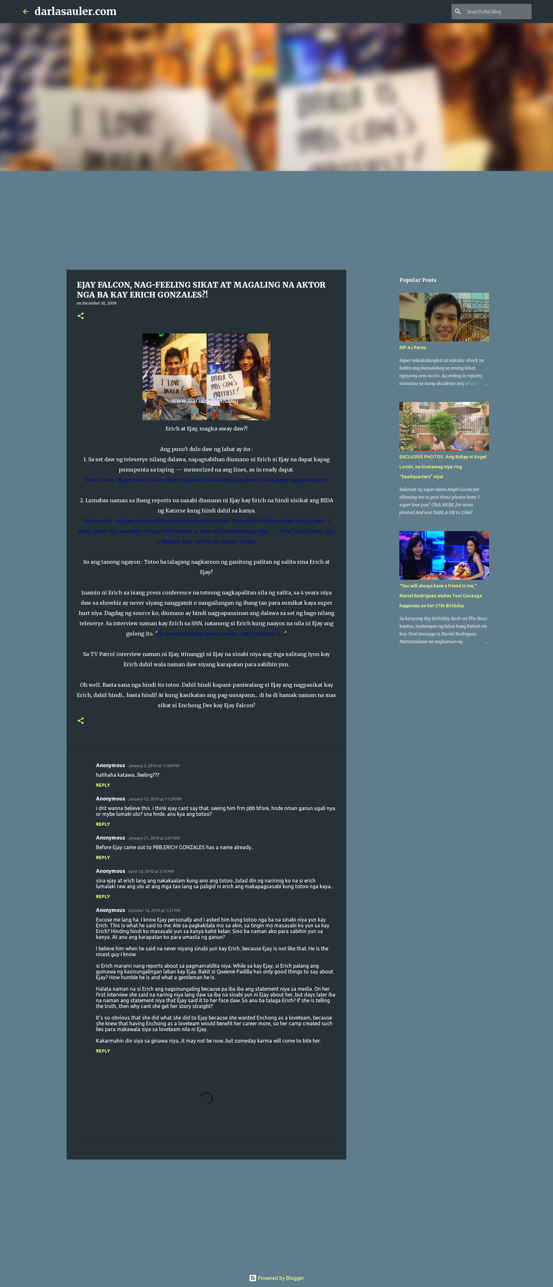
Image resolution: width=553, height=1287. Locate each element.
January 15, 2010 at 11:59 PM (154, 799)
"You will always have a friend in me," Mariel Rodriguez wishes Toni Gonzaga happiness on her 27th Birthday (440, 595)
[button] (80, 316)
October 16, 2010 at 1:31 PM (154, 910)
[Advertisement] (276, 219)
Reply (103, 785)
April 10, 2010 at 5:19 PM (150, 871)
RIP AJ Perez (412, 347)
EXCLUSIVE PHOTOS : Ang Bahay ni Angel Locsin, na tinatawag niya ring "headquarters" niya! (442, 466)
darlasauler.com (75, 11)
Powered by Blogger (280, 1278)
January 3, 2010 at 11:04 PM (153, 765)
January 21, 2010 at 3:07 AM (153, 838)
